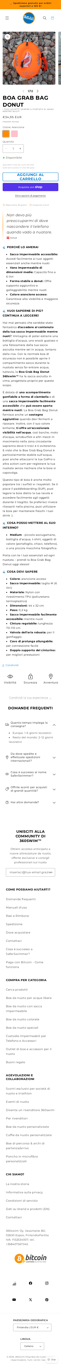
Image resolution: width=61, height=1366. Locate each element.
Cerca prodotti (17, 989)
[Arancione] (6, 134)
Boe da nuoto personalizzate (27, 1126)
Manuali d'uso (16, 907)
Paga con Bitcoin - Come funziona (24, 964)
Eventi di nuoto (17, 1101)
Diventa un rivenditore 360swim (30, 1110)
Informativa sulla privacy (24, 1192)
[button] (7, 18)
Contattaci (14, 941)
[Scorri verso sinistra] (23, 91)
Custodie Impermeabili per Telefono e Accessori (26, 1038)
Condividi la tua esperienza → (30, 697)
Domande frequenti (21, 899)
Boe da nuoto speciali (22, 1027)
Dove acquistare (18, 932)
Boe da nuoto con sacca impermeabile (24, 1008)
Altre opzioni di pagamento (30, 195)
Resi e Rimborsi (17, 916)
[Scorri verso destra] (37, 91)
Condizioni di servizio (22, 1200)
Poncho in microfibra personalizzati (22, 1159)
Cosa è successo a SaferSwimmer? (19, 951)
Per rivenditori (17, 1118)
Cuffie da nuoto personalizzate (29, 1135)
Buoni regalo (15, 1062)
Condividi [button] (12, 665)
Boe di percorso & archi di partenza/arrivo (25, 1146)
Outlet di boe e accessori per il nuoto (29, 1051)
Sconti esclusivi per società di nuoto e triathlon (28, 1091)
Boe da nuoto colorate (22, 1019)
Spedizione (14, 924)
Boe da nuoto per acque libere (29, 998)
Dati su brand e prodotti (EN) (28, 1209)
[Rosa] (14, 134)
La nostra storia (17, 1184)
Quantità (8, 141)
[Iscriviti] (51, 872)
